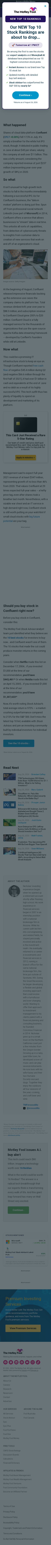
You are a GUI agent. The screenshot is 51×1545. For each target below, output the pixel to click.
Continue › (25, 95)
